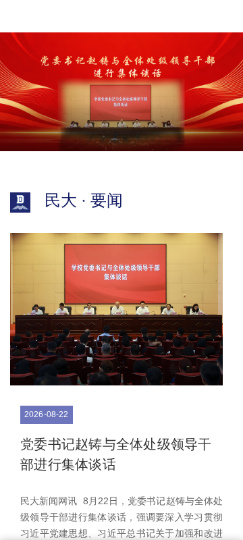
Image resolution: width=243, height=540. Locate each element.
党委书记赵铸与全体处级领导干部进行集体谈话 (116, 454)
